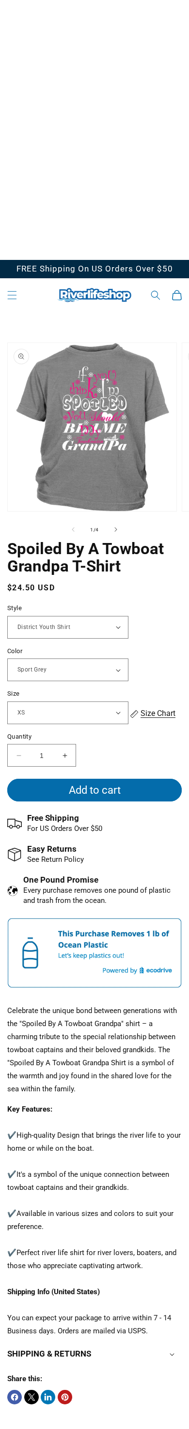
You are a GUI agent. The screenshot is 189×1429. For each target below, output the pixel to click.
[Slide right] (115, 529)
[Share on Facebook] (14, 1397)
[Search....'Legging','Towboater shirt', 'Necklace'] (155, 295)
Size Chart (158, 713)
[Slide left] (73, 529)
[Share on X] (31, 1397)
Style (14, 608)
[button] (12, 295)
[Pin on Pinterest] (65, 1397)
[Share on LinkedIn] (48, 1397)
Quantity (19, 736)
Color (14, 651)
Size (13, 693)
